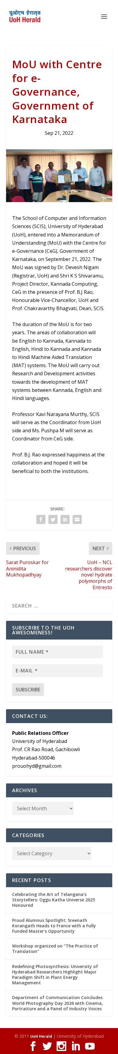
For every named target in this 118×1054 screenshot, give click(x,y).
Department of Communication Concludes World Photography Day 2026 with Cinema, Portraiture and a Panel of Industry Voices (57, 1003)
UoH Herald (41, 1036)
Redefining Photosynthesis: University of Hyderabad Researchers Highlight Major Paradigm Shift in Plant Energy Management (55, 975)
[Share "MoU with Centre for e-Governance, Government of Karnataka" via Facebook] (41, 519)
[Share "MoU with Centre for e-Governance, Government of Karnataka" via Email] (77, 519)
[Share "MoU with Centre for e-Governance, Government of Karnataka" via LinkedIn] (65, 519)
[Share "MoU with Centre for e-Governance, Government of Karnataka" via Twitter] (53, 519)
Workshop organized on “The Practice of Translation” (55, 948)
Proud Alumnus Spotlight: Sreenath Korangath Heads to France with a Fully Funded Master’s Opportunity (54, 925)
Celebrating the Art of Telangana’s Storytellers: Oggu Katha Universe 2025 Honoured (53, 899)
